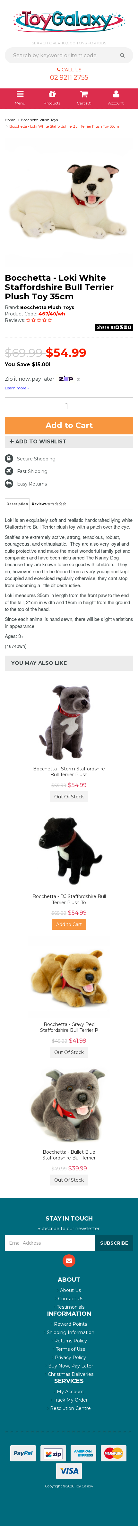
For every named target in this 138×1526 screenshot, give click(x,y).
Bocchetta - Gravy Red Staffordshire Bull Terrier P (69, 1027)
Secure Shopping (36, 459)
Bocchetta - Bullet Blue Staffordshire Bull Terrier (69, 1155)
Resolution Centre (70, 1408)
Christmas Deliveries (70, 1374)
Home (10, 120)
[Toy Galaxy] (69, 21)
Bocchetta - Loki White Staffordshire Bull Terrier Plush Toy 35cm (64, 126)
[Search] (124, 55)
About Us (70, 1290)
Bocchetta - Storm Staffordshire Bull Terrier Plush (69, 771)
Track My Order (70, 1400)
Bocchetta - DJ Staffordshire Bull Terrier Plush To (69, 899)
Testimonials (70, 1307)
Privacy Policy (70, 1357)
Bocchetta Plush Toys (39, 120)
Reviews (39, 504)
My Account (70, 1391)
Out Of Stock (69, 797)
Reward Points (70, 1324)
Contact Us (70, 1299)
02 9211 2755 (69, 77)
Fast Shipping (32, 471)
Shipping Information (70, 1332)
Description (17, 504)
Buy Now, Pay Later (70, 1366)
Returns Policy (70, 1341)
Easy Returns (32, 484)
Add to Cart (69, 425)
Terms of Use (70, 1349)
